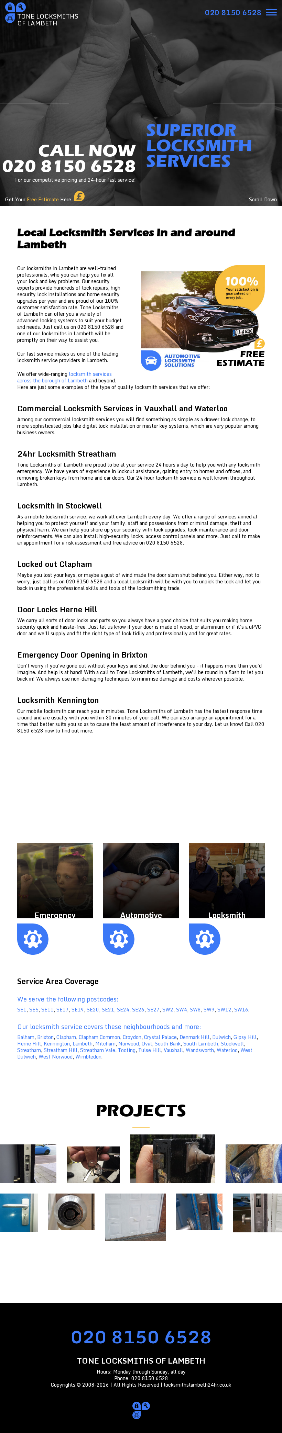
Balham (25, 1037)
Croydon (132, 1037)
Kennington (57, 1044)
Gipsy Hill (245, 1037)
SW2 (167, 1010)
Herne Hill (29, 1044)
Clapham (66, 1037)
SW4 (181, 1010)
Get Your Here (38, 199)
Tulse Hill (149, 1050)
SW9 (209, 1010)
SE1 (21, 1010)
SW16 (241, 1010)
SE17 (62, 1010)
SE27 (153, 1010)
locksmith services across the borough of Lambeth (64, 377)
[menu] (271, 12)
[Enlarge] (172, 1158)
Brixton (45, 1037)
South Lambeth (200, 1044)
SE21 (108, 1010)
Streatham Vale (97, 1050)
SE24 (123, 1010)
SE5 (34, 1010)
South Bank (168, 1044)
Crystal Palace (160, 1037)
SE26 (138, 1010)
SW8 (195, 1010)
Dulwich (221, 1037)
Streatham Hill (60, 1050)
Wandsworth (200, 1050)
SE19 (78, 1010)
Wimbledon (88, 1057)
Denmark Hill (194, 1037)
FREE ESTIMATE (245, 818)
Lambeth (83, 1044)
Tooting (126, 1050)
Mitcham (105, 1044)
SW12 (224, 1010)
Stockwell (232, 1044)
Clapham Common (99, 1037)
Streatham (29, 1050)
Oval (147, 1044)
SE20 (93, 1010)
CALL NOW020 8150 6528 (69, 162)
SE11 (47, 1010)
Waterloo (227, 1050)
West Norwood (56, 1057)
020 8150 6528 (141, 1337)
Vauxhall (173, 1050)
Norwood (128, 1044)
